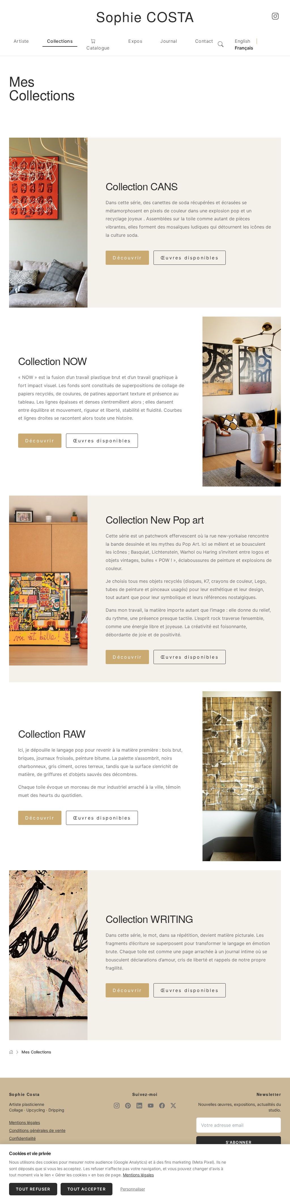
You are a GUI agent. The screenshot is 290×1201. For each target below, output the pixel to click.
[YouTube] (150, 1106)
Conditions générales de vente (37, 1130)
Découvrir (127, 258)
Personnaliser (132, 1189)
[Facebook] (162, 1106)
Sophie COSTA (145, 16)
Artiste (21, 41)
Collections (60, 41)
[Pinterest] (128, 1106)
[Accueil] (11, 1052)
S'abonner (239, 1142)
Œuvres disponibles (190, 258)
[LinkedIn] (139, 1106)
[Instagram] (275, 16)
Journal (168, 41)
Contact (204, 41)
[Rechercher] (220, 44)
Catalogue (98, 48)
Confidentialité (22, 1138)
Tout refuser (33, 1189)
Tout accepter (86, 1189)
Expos (135, 41)
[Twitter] (173, 1106)
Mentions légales (24, 1122)
